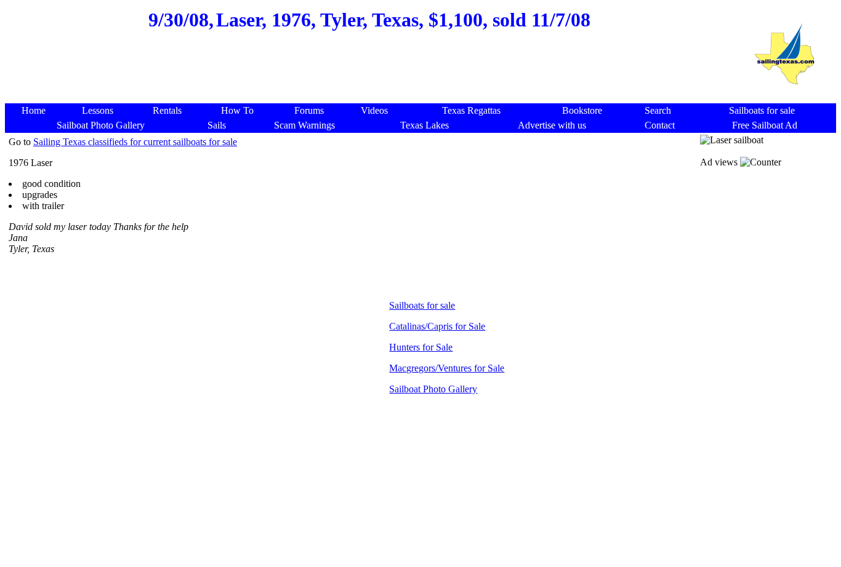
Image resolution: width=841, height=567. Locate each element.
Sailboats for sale (422, 305)
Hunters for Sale (421, 347)
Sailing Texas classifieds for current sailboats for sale (135, 142)
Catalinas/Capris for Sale (437, 326)
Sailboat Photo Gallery (433, 389)
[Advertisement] (369, 73)
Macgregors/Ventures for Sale (446, 368)
